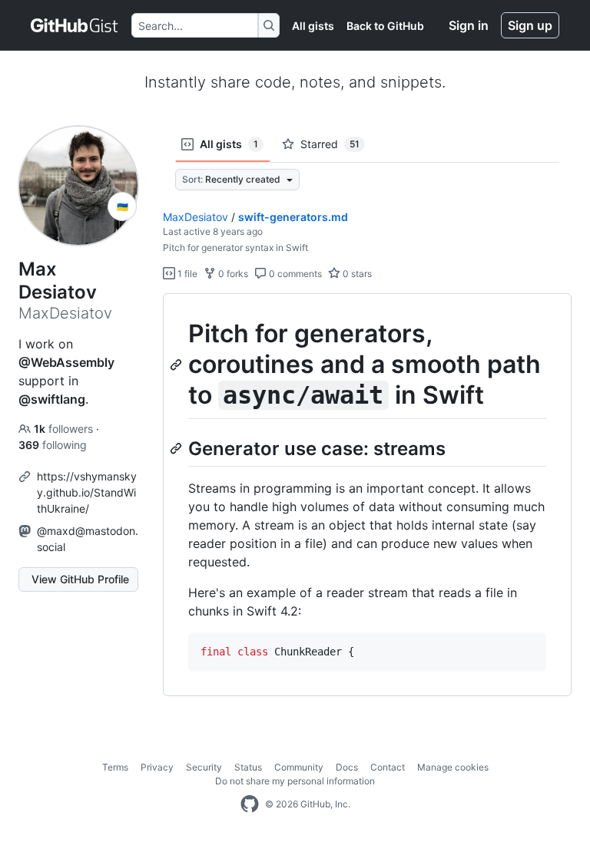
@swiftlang (51, 399)
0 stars (356, 273)
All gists (313, 25)
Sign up (530, 25)
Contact (387, 767)
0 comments (294, 273)
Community (298, 767)
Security (204, 767)
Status (248, 767)
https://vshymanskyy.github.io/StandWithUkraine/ (87, 492)
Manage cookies (453, 767)
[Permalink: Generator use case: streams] (177, 448)
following (52, 444)
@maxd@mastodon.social (87, 538)
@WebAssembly (66, 362)
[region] (367, 495)
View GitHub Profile (80, 579)
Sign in (469, 25)
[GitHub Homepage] (249, 804)
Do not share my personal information (295, 781)
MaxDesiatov (195, 216)
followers (65, 428)
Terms (115, 767)
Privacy (157, 767)
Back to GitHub (385, 25)
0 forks (232, 273)
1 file (186, 273)
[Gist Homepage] (75, 25)
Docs (347, 767)
